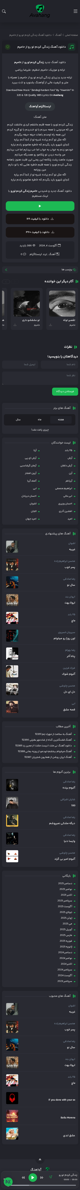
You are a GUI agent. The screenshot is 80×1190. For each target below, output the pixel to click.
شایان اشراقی (67, 800)
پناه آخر (71, 656)
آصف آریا (31, 481)
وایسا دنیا (69, 841)
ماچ (73, 621)
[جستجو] (4, 11)
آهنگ (52, 254)
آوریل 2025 (66, 930)
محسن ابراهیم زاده (64, 561)
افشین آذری (65, 511)
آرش (70, 458)
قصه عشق (69, 710)
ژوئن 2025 (66, 918)
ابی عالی (67, 496)
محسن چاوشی (67, 686)
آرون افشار (30, 473)
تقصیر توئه (69, 320)
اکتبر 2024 (66, 964)
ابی (35, 488)
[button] (15, 282)
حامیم (17, 62)
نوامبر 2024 (66, 958)
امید (70, 519)
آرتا (35, 450)
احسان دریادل (28, 496)
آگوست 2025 (65, 907)
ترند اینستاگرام (38, 254)
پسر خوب (70, 567)
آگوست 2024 (65, 976)
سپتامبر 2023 (64, 981)
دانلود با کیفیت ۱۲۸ (38, 219)
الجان (34, 511)
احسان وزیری (65, 504)
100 (73, 806)
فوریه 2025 (66, 941)
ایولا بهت (70, 603)
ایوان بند (70, 597)
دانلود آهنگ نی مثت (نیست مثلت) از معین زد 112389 (43, 746)
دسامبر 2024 (65, 953)
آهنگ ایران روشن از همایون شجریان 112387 (48, 757)
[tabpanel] (40, 430)
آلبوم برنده (69, 788)
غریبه (72, 550)
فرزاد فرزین (69, 668)
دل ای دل (69, 692)
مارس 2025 (66, 935)
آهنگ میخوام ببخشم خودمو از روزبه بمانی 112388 (45, 751)
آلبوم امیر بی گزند (64, 859)
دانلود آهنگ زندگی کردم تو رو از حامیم (41, 47)
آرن (70, 473)
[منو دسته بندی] (75, 11)
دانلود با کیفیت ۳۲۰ (37, 232)
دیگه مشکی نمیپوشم (62, 823)
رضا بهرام (70, 650)
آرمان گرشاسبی (28, 466)
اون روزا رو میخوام (64, 639)
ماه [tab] (39, 420)
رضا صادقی (69, 579)
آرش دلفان (66, 466)
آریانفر (68, 481)
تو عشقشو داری (31, 320)
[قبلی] (23, 1178)
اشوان (33, 504)
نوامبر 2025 (66, 889)
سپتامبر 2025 (64, 901)
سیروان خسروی (66, 632)
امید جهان (30, 519)
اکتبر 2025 (66, 895)
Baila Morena (68, 1118)
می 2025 (67, 924)
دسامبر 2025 (65, 884)
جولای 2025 (66, 912)
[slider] (41, 1185)
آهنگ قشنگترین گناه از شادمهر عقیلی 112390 (47, 740)
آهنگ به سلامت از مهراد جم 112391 (53, 734)
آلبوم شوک (68, 674)
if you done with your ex (61, 1100)
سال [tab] (18, 420)
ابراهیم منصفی (63, 488)
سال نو (71, 585)
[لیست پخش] (50, 1177)
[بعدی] (42, 1178)
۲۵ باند (68, 450)
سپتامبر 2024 (64, 970)
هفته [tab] (61, 420)
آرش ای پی (31, 458)
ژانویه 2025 (66, 947)
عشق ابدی (69, 1136)
